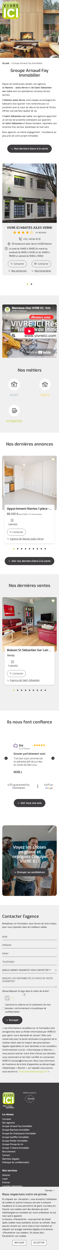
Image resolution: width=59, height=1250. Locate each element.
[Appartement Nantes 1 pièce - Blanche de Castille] (29, 483)
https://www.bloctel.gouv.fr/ (33, 1071)
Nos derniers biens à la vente (31, 148)
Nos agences (8, 1122)
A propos (6, 1119)
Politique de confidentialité (15, 1162)
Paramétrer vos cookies (14, 1236)
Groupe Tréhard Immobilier (15, 1148)
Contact (6, 1155)
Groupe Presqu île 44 (12, 1144)
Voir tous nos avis (31, 803)
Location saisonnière (12, 1186)
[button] (29, 230)
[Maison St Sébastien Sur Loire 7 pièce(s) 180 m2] (29, 624)
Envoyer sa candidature (31, 872)
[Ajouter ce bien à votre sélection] (54, 459)
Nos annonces (19, 270)
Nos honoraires (42, 270)
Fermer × (49, 1190)
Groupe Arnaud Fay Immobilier (17, 1126)
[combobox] (29, 970)
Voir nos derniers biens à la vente (31, 561)
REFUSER (19, 1242)
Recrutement (9, 1151)
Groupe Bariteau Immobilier (16, 1129)
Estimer (6, 1182)
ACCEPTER (38, 1242)
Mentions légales (10, 1159)
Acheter (6, 1175)
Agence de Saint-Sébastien (25, 680)
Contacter (18, 263)
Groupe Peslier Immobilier (15, 1140)
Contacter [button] (43, 263)
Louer (5, 1178)
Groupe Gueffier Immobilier (15, 1137)
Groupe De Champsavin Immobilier (19, 1133)
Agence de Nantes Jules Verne (27, 538)
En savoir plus (37, 1232)
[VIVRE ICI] (11, 10)
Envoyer (14, 1020)
